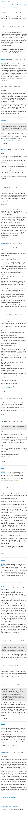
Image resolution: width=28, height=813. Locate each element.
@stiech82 (3, 63)
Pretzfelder (3, 586)
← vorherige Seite (5, 797)
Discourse (11, 809)
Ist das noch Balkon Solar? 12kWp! (14, 5)
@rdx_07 (3, 728)
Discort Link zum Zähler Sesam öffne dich (10, 140)
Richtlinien (15, 806)
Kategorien (8, 806)
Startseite (3, 806)
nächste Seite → (13, 797)
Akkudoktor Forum (5, 1)
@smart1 (3, 472)
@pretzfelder (8, 387)
